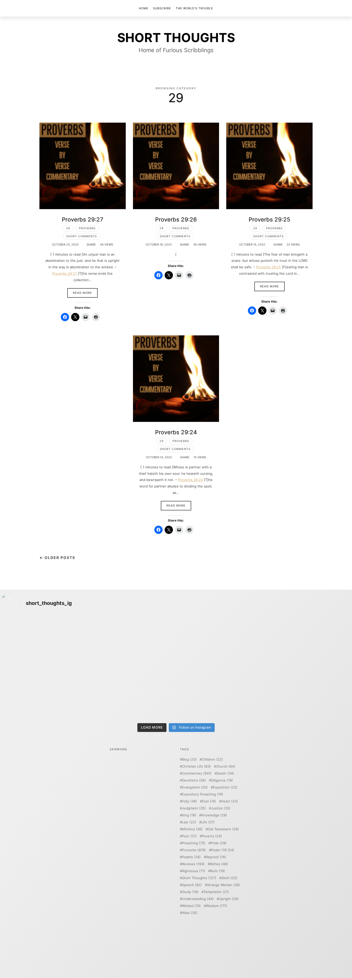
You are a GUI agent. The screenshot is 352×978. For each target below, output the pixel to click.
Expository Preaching (202, 794)
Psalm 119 (222, 850)
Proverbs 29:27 (82, 219)
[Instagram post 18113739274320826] (220, 695)
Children (212, 759)
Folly (189, 801)
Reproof (216, 857)
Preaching (193, 843)
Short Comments (81, 236)
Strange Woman (223, 885)
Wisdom (216, 906)
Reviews (193, 864)
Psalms (191, 857)
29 (68, 228)
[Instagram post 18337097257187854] (132, 644)
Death (225, 773)
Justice (220, 808)
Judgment (194, 808)
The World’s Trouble (194, 8)
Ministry (192, 829)
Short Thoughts (199, 878)
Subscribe (162, 8)
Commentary (197, 773)
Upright (229, 899)
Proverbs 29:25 (269, 219)
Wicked (191, 906)
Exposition (225, 787)
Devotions (194, 780)
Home (143, 8)
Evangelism (195, 787)
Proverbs (87, 228)
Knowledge (214, 815)
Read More (82, 293)
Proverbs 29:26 (176, 219)
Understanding (198, 899)
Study (190, 892)
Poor (189, 836)
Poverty (212, 836)
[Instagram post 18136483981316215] (132, 695)
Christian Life (196, 766)
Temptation (216, 892)
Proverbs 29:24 (176, 432)
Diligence (222, 780)
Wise (189, 912)
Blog (189, 759)
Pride (219, 843)
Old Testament (223, 829)
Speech (192, 885)
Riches (219, 864)
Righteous (193, 871)
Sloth (229, 878)
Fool (209, 801)
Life (208, 822)
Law (189, 822)
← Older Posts (57, 557)
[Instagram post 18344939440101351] (43, 695)
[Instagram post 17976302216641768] (309, 695)
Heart (229, 801)
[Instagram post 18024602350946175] (220, 644)
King (189, 815)
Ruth (217, 871)
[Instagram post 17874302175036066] (309, 644)
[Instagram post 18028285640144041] (43, 644)
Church (225, 766)
